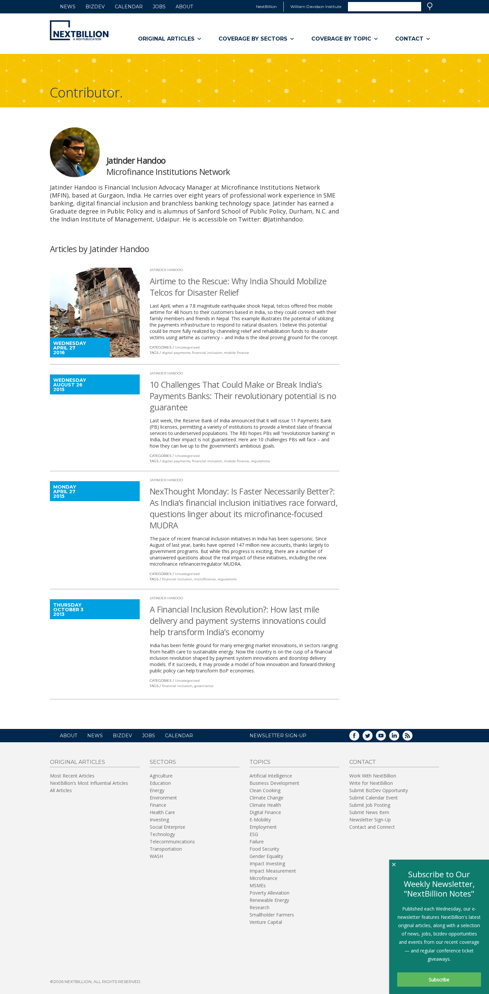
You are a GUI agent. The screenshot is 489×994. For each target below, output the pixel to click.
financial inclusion (207, 353)
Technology (162, 834)
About (184, 7)
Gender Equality (266, 856)
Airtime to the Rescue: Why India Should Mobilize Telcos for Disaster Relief (238, 286)
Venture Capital (265, 922)
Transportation (166, 849)
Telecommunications (172, 841)
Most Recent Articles (72, 776)
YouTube (385, 738)
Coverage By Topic (341, 39)
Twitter (372, 738)
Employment (263, 827)
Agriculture (161, 776)
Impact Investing (267, 863)
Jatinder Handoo (166, 270)
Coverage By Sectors (253, 39)
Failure (256, 841)
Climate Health (265, 805)
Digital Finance (265, 812)
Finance (158, 805)
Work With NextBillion (372, 776)
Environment (163, 797)
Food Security (264, 849)
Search (429, 6)
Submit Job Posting (369, 805)
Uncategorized (187, 347)
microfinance (205, 579)
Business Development (274, 783)
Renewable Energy (269, 900)
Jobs (159, 7)
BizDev (95, 7)
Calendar (129, 7)
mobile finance (236, 353)
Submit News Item (369, 812)
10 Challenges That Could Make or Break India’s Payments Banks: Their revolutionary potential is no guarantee (243, 396)
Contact (409, 39)
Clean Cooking (264, 790)
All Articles (61, 790)
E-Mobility (260, 819)
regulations (260, 461)
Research (259, 907)
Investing (159, 819)
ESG (253, 834)
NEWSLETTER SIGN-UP (277, 736)
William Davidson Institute (315, 6)
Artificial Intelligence (270, 776)
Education (160, 783)
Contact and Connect (372, 827)
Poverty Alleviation (269, 893)
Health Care (162, 812)
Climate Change (266, 797)
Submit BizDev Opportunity (378, 790)
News (68, 7)
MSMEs (257, 885)
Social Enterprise (167, 827)
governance (204, 686)
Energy (157, 790)
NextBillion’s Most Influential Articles (89, 783)
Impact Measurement (272, 871)
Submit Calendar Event (373, 797)
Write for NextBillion (371, 783)
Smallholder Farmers (271, 915)
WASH (156, 856)
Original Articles (166, 39)
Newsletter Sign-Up (370, 819)
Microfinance (263, 878)
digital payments (176, 353)
